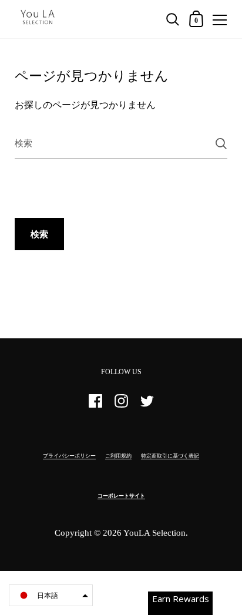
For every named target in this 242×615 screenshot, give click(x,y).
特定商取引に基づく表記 (170, 456)
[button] (51, 595)
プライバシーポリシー (69, 456)
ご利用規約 (118, 456)
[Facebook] (95, 406)
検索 (39, 234)
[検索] (221, 143)
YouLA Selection (154, 532)
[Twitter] (147, 406)
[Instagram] (121, 406)
